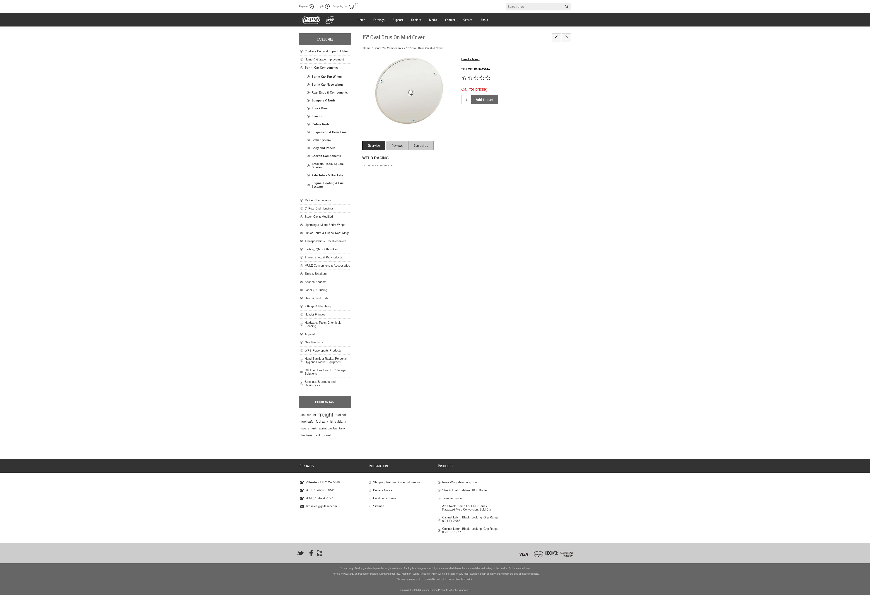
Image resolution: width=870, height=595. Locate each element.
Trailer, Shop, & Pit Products (323, 257)
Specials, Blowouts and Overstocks (320, 383)
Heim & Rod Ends (316, 298)
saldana (340, 421)
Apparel (310, 334)
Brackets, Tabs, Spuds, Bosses (328, 165)
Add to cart (484, 100)
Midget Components (318, 200)
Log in (320, 6)
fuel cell (341, 415)
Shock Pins (320, 108)
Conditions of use (384, 498)
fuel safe (307, 421)
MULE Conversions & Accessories (327, 265)
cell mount (308, 415)
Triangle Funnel (452, 498)
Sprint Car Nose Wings (327, 84)
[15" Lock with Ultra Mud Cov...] (556, 37)
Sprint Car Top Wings (327, 76)
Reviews (397, 145)
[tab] (374, 145)
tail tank (306, 435)
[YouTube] (319, 553)
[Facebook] (310, 553)
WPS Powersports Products (323, 350)
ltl (331, 421)
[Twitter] (300, 553)
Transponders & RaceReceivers (325, 241)
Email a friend (470, 59)
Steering (317, 116)
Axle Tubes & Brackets (327, 175)
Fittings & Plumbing (318, 306)
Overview (374, 145)
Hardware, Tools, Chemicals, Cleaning (323, 324)
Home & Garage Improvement (324, 59)
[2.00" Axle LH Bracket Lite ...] (566, 37)
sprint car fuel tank (332, 428)
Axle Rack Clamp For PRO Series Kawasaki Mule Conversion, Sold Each (467, 507)
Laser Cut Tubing (316, 290)
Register (303, 6)
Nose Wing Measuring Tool (459, 482)
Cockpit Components (326, 156)
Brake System (321, 140)
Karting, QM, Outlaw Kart (321, 249)
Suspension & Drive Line (329, 132)
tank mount (323, 435)
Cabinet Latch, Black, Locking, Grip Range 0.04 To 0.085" (470, 519)
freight (325, 415)
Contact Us (421, 145)
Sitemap (378, 506)
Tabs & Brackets (316, 273)
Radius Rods (320, 124)
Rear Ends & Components (330, 92)
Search (567, 6)
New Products (314, 342)
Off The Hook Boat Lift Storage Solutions (325, 372)
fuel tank (322, 421)
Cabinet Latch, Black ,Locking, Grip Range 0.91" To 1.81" (470, 530)
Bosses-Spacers (315, 282)
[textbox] (534, 6)
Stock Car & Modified (319, 216)
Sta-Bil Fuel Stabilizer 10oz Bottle (464, 490)
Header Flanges (315, 314)
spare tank (309, 428)
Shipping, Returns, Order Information (397, 482)
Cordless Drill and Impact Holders (327, 51)
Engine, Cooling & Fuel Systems (328, 184)
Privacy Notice (382, 490)
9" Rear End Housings (319, 208)
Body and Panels (323, 148)
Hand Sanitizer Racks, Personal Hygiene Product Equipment (326, 360)
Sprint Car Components (321, 67)
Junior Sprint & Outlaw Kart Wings (327, 233)
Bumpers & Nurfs (324, 100)
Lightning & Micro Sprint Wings (325, 224)
